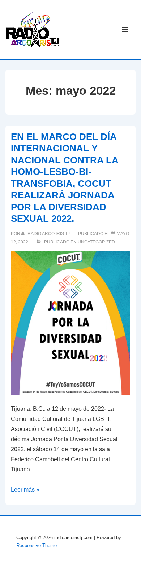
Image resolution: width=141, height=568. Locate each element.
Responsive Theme (36, 545)
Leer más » (25, 489)
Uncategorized (96, 242)
